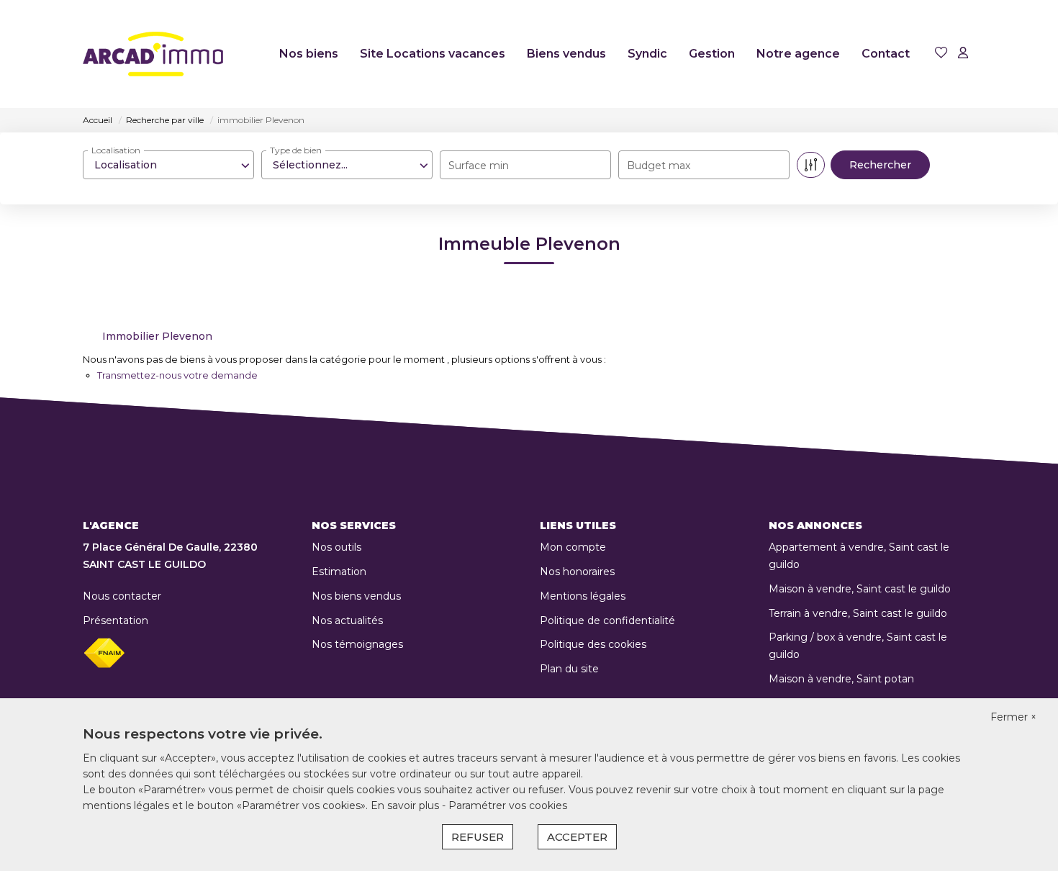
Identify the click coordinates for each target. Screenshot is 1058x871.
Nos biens (308, 53)
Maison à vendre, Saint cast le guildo (860, 588)
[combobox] (168, 165)
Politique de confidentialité (607, 620)
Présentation (115, 620)
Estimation (339, 571)
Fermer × (1013, 716)
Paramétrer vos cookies (507, 805)
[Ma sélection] (941, 53)
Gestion (712, 53)
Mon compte (573, 547)
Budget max (658, 165)
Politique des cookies (593, 644)
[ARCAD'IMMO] (153, 54)
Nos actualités (347, 620)
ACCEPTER (577, 837)
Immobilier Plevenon (157, 336)
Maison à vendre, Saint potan (841, 678)
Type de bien (296, 150)
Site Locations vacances (432, 53)
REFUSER (477, 837)
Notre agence (798, 53)
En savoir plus (406, 805)
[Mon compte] (963, 53)
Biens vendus (566, 53)
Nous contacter (122, 596)
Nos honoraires (577, 571)
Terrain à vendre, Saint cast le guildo (858, 613)
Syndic (647, 53)
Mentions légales (582, 596)
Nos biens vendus (356, 596)
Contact (886, 53)
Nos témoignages (357, 644)
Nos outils (336, 547)
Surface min (478, 165)
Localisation (115, 150)
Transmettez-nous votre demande (177, 375)
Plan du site (569, 668)
